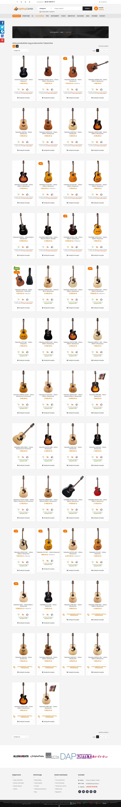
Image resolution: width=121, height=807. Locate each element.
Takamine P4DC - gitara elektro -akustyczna (23, 605)
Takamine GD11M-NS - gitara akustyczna (72, 80)
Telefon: (82, 787)
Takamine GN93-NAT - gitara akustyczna (48, 707)
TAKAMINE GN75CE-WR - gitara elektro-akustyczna (97, 500)
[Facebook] (2, 23)
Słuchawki (80, 16)
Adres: (82, 780)
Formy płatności (60, 780)
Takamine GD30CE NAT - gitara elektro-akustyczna (97, 290)
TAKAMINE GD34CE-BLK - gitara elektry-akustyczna (72, 500)
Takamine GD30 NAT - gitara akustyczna (73, 132)
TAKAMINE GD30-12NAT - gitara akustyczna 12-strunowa (23, 448)
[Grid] (13, 46)
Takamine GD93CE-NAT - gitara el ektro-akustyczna (48, 290)
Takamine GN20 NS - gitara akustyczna (23, 658)
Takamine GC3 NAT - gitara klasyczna (97, 553)
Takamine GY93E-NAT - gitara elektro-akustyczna (97, 605)
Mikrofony (71, 16)
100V (47, 16)
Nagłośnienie (39, 16)
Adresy (15, 789)
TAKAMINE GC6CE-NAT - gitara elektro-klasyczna (97, 237)
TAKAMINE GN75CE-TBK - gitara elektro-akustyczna (72, 237)
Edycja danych (17, 786)
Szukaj (87, 8)
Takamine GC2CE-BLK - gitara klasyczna (23, 80)
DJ (32, 16)
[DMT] (84, 756)
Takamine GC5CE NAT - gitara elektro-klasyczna (97, 185)
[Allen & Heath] (21, 756)
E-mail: (82, 783)
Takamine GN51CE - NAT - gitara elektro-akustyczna (97, 342)
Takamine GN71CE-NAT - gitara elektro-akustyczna (72, 290)
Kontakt (102, 16)
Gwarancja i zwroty (60, 786)
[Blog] (2, 31)
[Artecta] (52, 756)
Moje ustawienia (18, 780)
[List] (17, 46)
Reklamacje (58, 789)
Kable (87, 16)
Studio (63, 16)
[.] (17, 2)
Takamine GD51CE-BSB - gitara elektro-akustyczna (97, 132)
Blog (35, 792)
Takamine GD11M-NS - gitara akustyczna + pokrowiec (23, 290)
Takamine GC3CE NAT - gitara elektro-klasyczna (73, 185)
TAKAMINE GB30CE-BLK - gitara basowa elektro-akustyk (48, 237)
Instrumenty (55, 16)
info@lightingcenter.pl (92, 783)
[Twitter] (2, 27)
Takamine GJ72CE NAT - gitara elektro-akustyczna (48, 395)
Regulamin (58, 792)
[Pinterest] (2, 40)
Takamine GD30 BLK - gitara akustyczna (97, 448)
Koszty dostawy (59, 783)
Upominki (94, 16)
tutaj (75, 804)
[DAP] (68, 756)
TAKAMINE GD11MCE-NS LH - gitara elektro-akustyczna (48, 80)
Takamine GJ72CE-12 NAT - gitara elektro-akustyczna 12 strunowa (23, 500)
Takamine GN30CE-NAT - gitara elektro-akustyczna (97, 658)
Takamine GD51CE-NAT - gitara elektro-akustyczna (23, 553)
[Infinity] (100, 756)
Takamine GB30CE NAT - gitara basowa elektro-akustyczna (48, 500)
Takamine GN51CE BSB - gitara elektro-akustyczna (23, 707)
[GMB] (2, 36)
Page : (94, 50)
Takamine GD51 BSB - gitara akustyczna (97, 395)
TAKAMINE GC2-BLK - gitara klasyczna (48, 605)
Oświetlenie (26, 16)
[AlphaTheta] (37, 756)
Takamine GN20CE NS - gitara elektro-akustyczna (48, 658)
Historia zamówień (18, 783)
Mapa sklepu (38, 780)
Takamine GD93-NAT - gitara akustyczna (73, 448)
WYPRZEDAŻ (16, 16)
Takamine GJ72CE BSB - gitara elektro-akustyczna (23, 185)
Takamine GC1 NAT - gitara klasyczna (48, 552)
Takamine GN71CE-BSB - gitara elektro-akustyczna (73, 342)
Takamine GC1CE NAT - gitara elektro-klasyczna (48, 185)
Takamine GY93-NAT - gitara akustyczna (73, 605)
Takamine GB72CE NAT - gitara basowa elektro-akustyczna (72, 395)
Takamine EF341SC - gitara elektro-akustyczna (23, 237)
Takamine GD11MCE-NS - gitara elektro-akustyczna (97, 80)
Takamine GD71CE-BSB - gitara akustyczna (48, 448)
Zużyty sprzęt (38, 783)
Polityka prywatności (40, 789)
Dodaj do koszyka (23, 98)
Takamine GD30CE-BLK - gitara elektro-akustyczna (48, 342)
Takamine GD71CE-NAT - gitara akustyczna (72, 553)
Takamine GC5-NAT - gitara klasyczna (23, 342)
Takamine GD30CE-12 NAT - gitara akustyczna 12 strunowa (23, 395)
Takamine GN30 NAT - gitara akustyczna (73, 658)
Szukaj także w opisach (47, 11)
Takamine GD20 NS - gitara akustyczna (23, 132)
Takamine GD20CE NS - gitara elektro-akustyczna (48, 132)
